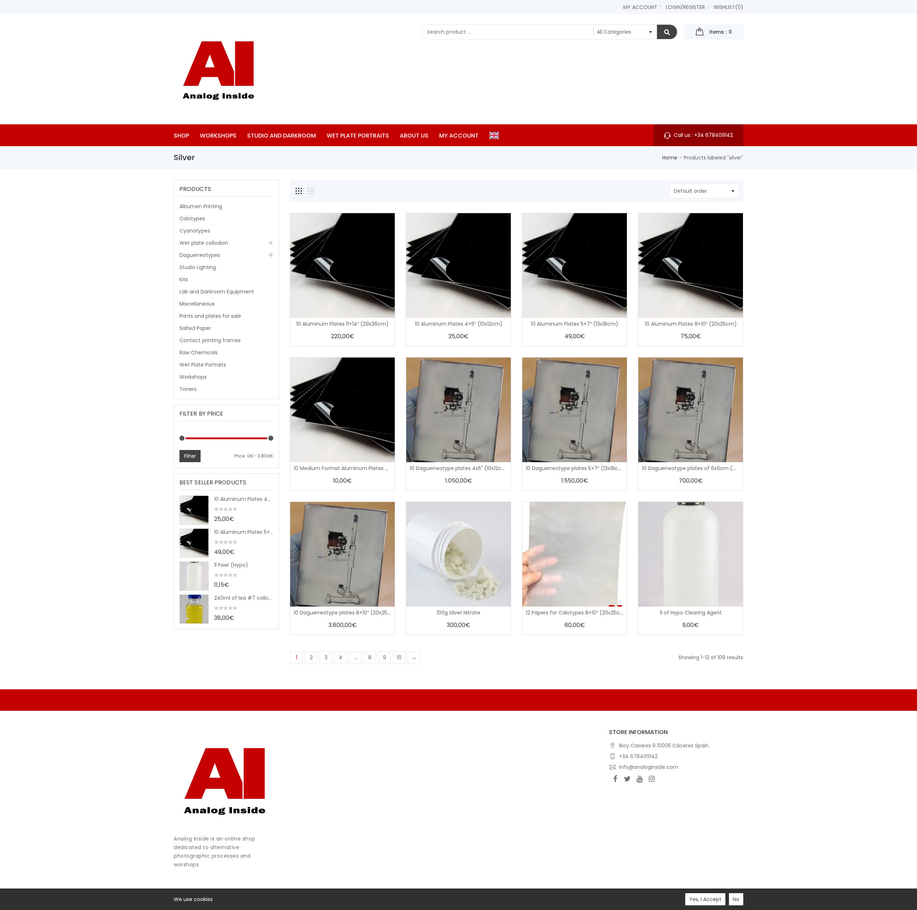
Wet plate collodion (203, 242)
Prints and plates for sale (210, 316)
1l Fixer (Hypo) (231, 565)
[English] (496, 135)
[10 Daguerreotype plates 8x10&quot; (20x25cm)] (342, 554)
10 (399, 657)
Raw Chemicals (198, 352)
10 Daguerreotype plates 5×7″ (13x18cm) (576, 468)
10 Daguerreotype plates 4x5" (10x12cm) (459, 468)
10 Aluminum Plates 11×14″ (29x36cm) (342, 323)
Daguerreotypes (199, 255)
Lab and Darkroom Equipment (216, 291)
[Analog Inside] (225, 779)
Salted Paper (195, 328)
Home (669, 157)
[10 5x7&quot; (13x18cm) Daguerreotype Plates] (574, 410)
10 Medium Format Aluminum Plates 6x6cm (348, 468)
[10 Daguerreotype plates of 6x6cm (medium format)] (690, 410)
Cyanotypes (194, 230)
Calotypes (192, 218)
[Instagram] (651, 779)
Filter (190, 456)
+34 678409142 (638, 756)
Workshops (193, 376)
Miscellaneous (197, 303)
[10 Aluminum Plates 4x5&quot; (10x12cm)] (194, 510)
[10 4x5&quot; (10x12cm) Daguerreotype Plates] (458, 410)
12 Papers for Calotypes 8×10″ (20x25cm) (577, 612)
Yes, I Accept (705, 899)
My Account (640, 7)
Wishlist (728, 7)
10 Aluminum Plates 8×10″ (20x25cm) (691, 323)
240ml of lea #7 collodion (243, 598)
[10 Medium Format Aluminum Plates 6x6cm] (342, 410)
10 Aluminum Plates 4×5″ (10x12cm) (243, 499)
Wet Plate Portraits (202, 364)
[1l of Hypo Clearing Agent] (690, 554)
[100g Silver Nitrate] (458, 554)
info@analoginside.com (648, 767)
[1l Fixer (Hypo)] (194, 576)
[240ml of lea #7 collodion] (194, 609)
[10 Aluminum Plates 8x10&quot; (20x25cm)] (690, 265)
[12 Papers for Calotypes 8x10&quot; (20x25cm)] (574, 554)
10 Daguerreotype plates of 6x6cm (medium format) (709, 468)
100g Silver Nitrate (458, 612)
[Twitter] (627, 779)
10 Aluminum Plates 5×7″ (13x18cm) (243, 532)
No (736, 899)
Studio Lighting (197, 267)
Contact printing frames (210, 340)
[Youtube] (639, 779)
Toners (188, 389)
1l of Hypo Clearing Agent (691, 612)
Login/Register (685, 7)
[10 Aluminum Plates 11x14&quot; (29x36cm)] (342, 265)
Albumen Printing (200, 206)
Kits (183, 279)
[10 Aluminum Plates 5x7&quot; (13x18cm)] (194, 543)
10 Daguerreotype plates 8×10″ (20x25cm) (346, 612)
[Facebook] (615, 779)
